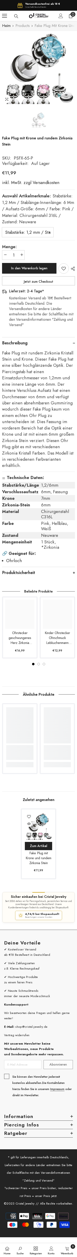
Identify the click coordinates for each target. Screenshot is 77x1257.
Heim (6, 25)
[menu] (4, 15)
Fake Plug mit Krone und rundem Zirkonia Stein (38, 858)
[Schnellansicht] (29, 824)
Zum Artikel (38, 846)
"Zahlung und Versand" (38, 1180)
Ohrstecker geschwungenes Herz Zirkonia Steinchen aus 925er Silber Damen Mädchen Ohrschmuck (20, 638)
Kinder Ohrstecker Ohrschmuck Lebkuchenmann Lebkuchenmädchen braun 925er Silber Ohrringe (57, 638)
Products (22, 25)
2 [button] (38, 664)
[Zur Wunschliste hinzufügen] (64, 268)
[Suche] (16, 16)
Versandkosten (45, 182)
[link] (19, 752)
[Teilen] (72, 269)
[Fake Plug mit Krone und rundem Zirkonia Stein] (38, 826)
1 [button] (33, 664)
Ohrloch (14, 561)
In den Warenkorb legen (29, 268)
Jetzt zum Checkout (38, 281)
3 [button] (44, 664)
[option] (38, 67)
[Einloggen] (61, 16)
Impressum (57, 1089)
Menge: (9, 246)
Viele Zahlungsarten (21, 963)
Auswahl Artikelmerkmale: (38, 209)
